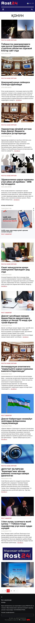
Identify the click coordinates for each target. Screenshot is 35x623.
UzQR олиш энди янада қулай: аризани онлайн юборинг (14, 231)
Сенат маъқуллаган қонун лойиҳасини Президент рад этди (15, 269)
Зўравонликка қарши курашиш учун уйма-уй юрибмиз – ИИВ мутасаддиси (17, 182)
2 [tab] (33, 213)
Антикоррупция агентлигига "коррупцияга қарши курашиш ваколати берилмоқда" (17, 369)
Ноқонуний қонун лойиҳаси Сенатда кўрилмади (15, 83)
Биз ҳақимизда (6, 600)
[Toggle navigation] (3, 9)
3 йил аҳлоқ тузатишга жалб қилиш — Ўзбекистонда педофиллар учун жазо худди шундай (16, 525)
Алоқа (3, 602)
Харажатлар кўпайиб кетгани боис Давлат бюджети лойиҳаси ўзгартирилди (16, 131)
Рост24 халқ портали (8, 40)
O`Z (33, 3)
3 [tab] (33, 214)
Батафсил (19, 100)
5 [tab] (33, 216)
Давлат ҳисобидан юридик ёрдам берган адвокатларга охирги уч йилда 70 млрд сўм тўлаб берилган (16, 319)
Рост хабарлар (6, 234)
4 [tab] (33, 215)
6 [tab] (33, 217)
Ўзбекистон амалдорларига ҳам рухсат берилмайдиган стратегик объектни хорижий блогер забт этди (16, 47)
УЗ (30, 3)
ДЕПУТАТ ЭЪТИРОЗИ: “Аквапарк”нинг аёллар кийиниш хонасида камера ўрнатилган (15, 472)
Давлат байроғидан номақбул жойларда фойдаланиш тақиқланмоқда (16, 421)
